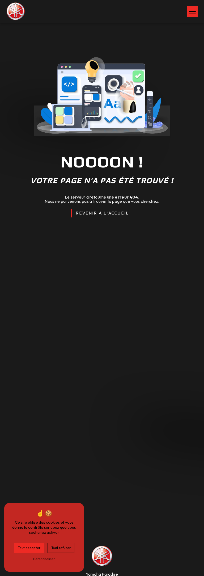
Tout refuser (61, 547)
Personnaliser (44, 559)
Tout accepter (29, 547)
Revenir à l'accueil (102, 213)
